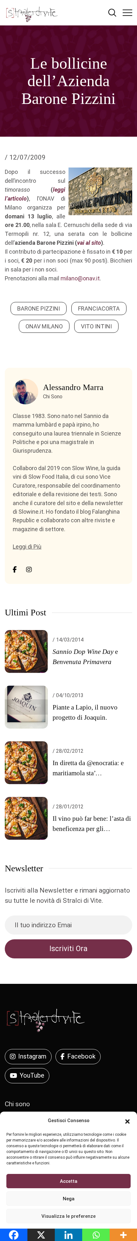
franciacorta (99, 308)
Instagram (32, 1056)
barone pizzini (38, 308)
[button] (127, 1121)
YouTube (32, 1075)
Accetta (68, 1181)
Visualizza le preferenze (68, 1216)
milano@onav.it (80, 278)
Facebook (81, 1056)
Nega (69, 1199)
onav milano (44, 326)
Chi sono (17, 1104)
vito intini (96, 326)
